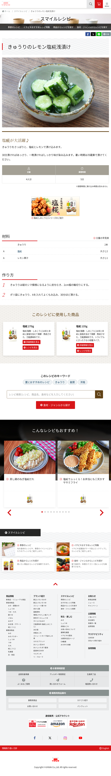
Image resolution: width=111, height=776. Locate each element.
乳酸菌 (10, 651)
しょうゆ (11, 609)
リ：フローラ (38, 657)
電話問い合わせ (91, 684)
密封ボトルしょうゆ (40, 618)
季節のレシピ (14, 27)
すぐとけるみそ (39, 621)
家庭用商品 (10, 602)
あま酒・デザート (14, 624)
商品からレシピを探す (63, 27)
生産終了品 (91, 674)
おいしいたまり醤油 (40, 647)
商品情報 (10, 596)
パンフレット (82, 706)
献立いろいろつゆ (39, 602)
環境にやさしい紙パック (42, 615)
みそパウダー (13, 636)
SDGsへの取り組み (95, 640)
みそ (9, 633)
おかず (10, 621)
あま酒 (35, 629)
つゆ (9, 642)
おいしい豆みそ (39, 644)
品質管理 (91, 626)
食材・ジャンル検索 (68, 609)
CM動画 (63, 641)
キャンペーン (93, 605)
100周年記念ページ (68, 638)
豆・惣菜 (11, 655)
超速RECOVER (38, 650)
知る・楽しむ (66, 616)
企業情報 (92, 613)
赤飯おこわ (37, 633)
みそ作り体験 (66, 644)
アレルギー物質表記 (58, 674)
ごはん (10, 618)
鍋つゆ (10, 615)
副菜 (72, 382)
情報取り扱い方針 (9, 748)
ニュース (91, 602)
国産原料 (36, 612)
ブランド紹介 (39, 596)
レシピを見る (31, 347)
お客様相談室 (58, 668)
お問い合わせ (32, 706)
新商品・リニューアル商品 (16, 599)
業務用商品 (10, 630)
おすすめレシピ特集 (68, 602)
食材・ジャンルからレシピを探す (92, 27)
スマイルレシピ (20, 11)
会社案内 (91, 620)
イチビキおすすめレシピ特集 (36, 27)
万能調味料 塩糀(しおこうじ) (42, 625)
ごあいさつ (92, 617)
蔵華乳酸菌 (65, 632)
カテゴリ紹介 (82, 700)
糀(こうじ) (12, 627)
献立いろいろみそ (39, 599)
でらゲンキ (37, 653)
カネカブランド (39, 641)
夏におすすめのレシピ (37, 382)
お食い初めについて (68, 629)
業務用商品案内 (58, 692)
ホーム (7, 11)
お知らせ (92, 596)
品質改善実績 (23, 674)
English (105, 748)
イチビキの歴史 (66, 635)
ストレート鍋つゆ (39, 605)
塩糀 (19, 251)
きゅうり (60, 382)
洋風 (82, 382)
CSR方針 (91, 637)
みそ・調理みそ (13, 605)
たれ (9, 645)
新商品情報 (92, 599)
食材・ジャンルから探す (56, 405)
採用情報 (92, 648)
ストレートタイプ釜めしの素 (43, 637)
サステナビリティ (95, 634)
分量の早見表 (102, 237)
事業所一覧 (92, 623)
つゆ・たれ (12, 612)
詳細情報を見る (32, 341)
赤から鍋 (36, 609)
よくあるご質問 (23, 684)
